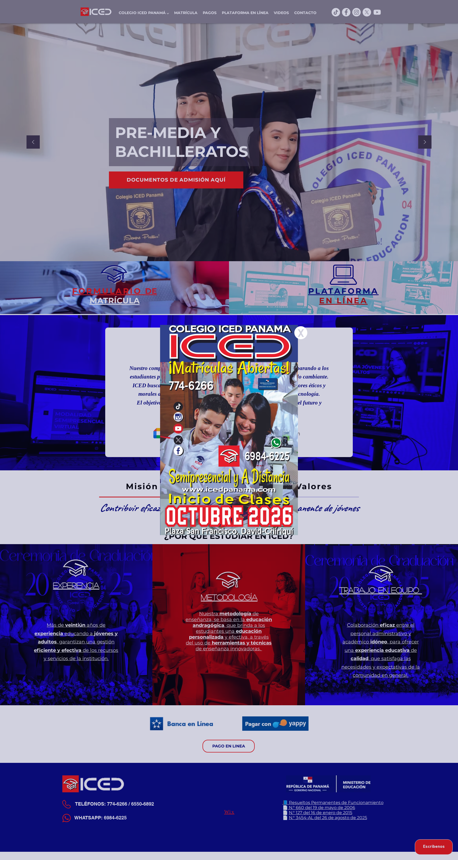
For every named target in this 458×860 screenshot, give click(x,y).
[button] (301, 332)
